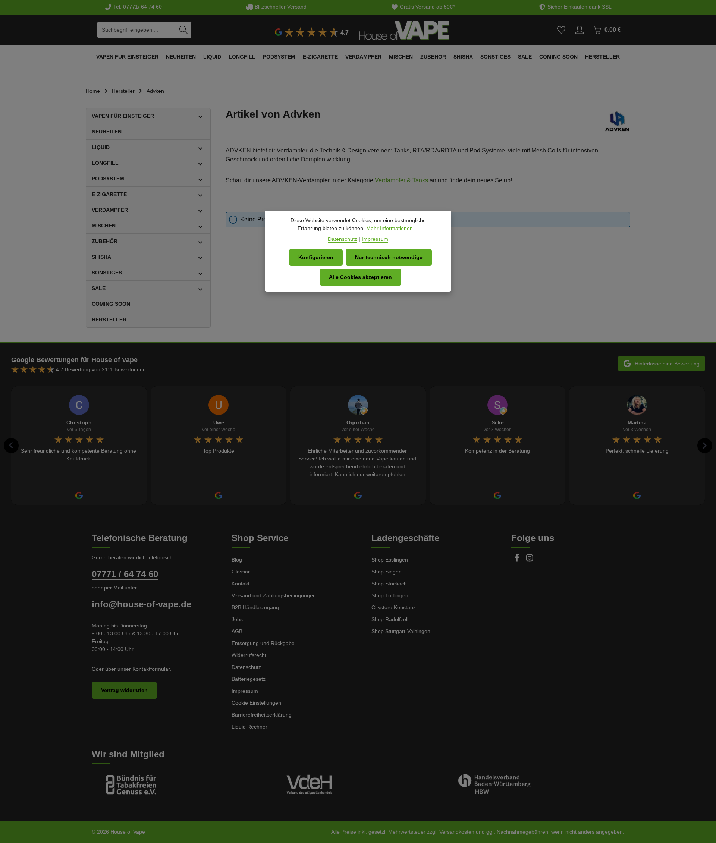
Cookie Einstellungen (256, 703)
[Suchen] (184, 29)
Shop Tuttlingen (389, 595)
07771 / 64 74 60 (125, 574)
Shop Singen (386, 572)
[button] (200, 116)
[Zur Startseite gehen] (404, 30)
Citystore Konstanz (393, 607)
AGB (237, 631)
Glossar (241, 572)
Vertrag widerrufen (124, 690)
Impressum (245, 691)
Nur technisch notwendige (389, 257)
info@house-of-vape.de (141, 604)
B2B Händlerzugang (255, 607)
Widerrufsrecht (249, 655)
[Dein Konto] (579, 30)
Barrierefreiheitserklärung (262, 715)
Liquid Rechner (249, 727)
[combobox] (136, 29)
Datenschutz (246, 667)
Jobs (237, 619)
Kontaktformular (151, 669)
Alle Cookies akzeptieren (360, 277)
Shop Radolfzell (389, 619)
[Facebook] (517, 560)
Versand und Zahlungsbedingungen (274, 595)
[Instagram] (529, 560)
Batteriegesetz (249, 679)
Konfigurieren (315, 257)
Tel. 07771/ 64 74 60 (137, 7)
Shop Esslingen (389, 560)
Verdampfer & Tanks (401, 180)
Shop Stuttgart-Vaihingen (400, 631)
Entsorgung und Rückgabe (263, 643)
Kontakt (240, 583)
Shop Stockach (389, 583)
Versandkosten (456, 832)
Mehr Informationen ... (392, 228)
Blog (237, 560)
